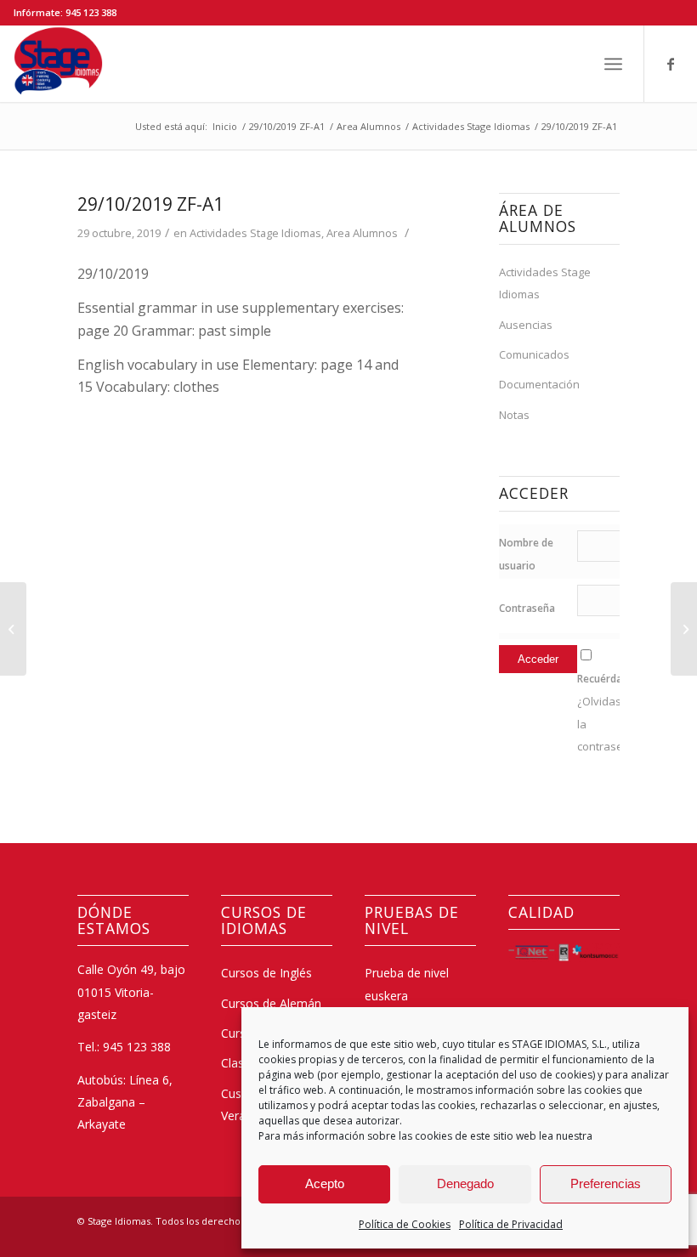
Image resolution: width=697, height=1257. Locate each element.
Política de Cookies (404, 1224)
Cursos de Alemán (271, 1003)
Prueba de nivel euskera (407, 984)
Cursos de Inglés (266, 973)
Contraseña (527, 608)
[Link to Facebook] (670, 63)
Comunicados (534, 354)
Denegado (465, 1183)
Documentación (539, 384)
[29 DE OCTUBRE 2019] (13, 629)
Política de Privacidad (511, 1224)
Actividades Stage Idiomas (255, 233)
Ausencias (525, 324)
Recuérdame (607, 678)
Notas (514, 414)
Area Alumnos (362, 233)
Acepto (324, 1183)
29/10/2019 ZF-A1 (150, 204)
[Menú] (613, 64)
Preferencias (605, 1183)
